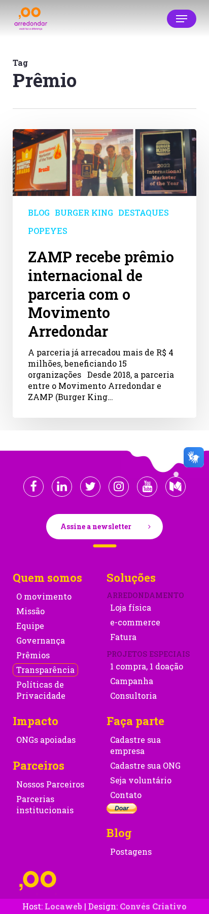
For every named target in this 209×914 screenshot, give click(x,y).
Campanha (131, 680)
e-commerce (135, 622)
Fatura (123, 636)
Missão (30, 611)
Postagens (131, 851)
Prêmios (33, 655)
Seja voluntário (140, 780)
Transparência (45, 669)
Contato (126, 794)
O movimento (44, 596)
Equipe (30, 625)
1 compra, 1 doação (146, 666)
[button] (181, 19)
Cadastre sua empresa (135, 745)
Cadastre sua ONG (145, 765)
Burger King (84, 212)
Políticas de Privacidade (40, 690)
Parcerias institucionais (45, 804)
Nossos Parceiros (50, 784)
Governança (40, 640)
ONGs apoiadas (46, 739)
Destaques (143, 212)
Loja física (130, 607)
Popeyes (47, 230)
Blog (39, 212)
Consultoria (133, 695)
